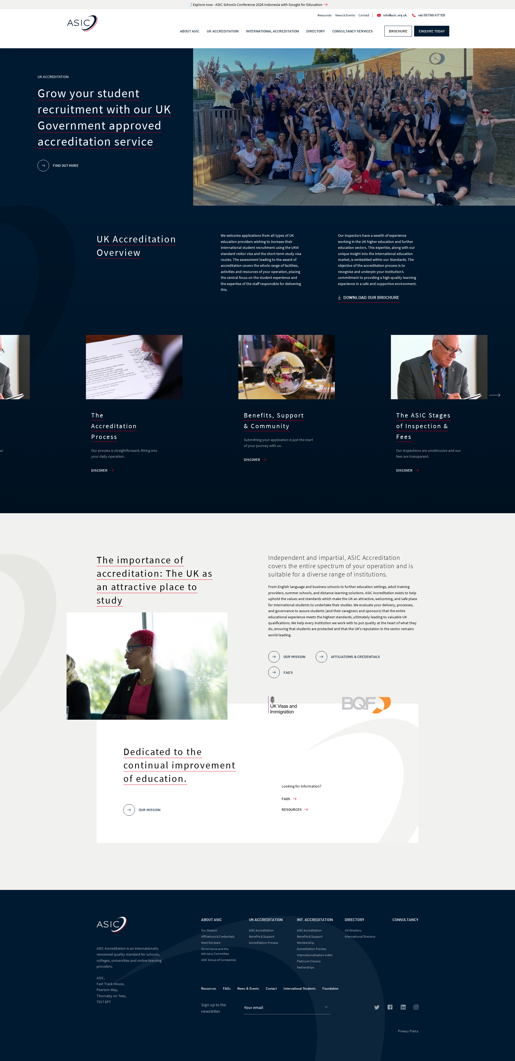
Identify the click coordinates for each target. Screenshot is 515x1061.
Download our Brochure (371, 297)
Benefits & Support (261, 936)
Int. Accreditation (315, 919)
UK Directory (353, 930)
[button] (495, 395)
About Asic (211, 919)
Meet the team (210, 943)
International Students (300, 988)
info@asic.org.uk (395, 15)
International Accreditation (272, 31)
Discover (99, 470)
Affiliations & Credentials (217, 936)
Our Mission (209, 930)
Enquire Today (432, 31)
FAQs (286, 799)
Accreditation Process (263, 943)
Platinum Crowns (309, 961)
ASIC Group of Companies (218, 960)
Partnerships (305, 967)
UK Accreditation (222, 31)
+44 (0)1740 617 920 (431, 15)
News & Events (345, 15)
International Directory (360, 936)
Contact (364, 15)
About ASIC (189, 31)
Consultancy (405, 919)
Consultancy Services (352, 31)
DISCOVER (404, 470)
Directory (315, 31)
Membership (305, 943)
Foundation (330, 988)
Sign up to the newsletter (213, 1008)
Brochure (398, 31)
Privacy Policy (408, 1031)
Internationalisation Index (314, 955)
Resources (325, 15)
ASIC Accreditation (261, 930)
